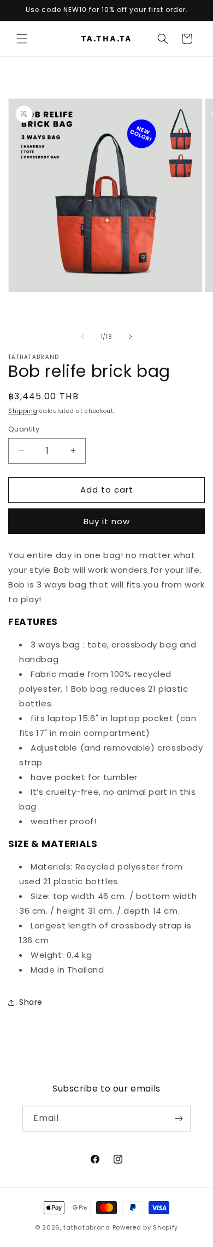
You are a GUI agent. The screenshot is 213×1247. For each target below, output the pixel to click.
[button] (22, 39)
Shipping (23, 411)
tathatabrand (86, 1227)
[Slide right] (131, 337)
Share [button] (31, 1002)
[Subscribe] (179, 1118)
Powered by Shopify (146, 1227)
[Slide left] (82, 337)
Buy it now (107, 521)
